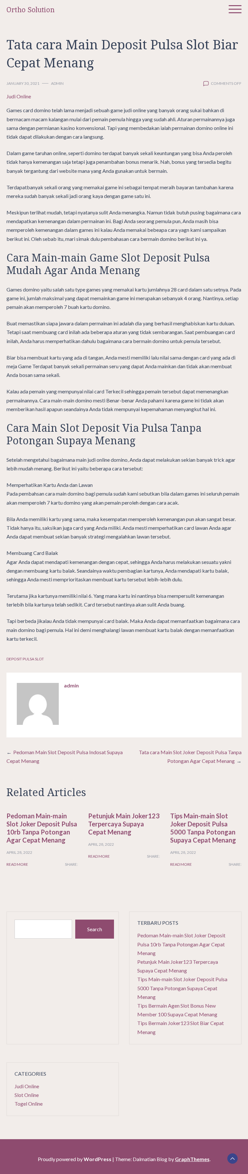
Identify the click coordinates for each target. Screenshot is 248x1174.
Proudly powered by (74, 1159)
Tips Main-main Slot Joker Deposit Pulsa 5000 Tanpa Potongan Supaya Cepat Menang (203, 828)
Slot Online (27, 1095)
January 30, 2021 (22, 83)
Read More (17, 864)
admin (57, 83)
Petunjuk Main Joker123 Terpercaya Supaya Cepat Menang (124, 824)
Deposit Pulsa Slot (25, 658)
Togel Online (29, 1103)
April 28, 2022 (19, 852)
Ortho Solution (30, 10)
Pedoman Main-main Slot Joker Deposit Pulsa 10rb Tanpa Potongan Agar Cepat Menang (41, 828)
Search (94, 929)
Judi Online (18, 96)
